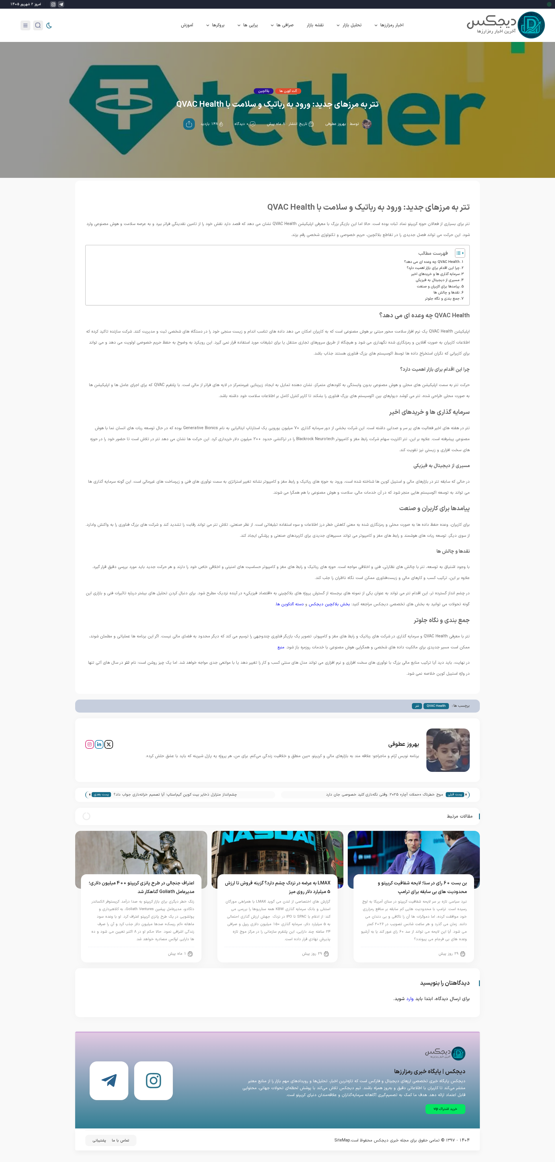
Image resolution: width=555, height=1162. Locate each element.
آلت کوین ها (288, 91)
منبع (281, 647)
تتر (417, 706)
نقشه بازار (315, 25)
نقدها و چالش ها (447, 292)
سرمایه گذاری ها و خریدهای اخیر (435, 274)
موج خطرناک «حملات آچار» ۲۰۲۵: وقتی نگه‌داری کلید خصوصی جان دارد (384, 795)
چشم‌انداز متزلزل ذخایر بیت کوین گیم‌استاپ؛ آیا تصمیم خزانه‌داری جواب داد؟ (175, 795)
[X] (108, 744)
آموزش (187, 25)
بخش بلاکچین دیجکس (329, 604)
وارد (410, 998)
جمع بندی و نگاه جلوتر (442, 298)
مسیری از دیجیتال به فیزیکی (438, 280)
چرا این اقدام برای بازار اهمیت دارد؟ (433, 268)
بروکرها (218, 25)
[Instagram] (89, 744)
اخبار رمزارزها (392, 25)
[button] (445, 1109)
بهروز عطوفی (335, 124)
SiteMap (342, 1140)
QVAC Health (436, 706)
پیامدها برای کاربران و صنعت (438, 286)
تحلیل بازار (352, 25)
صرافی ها (285, 25)
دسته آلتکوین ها (290, 604)
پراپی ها (250, 25)
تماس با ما (120, 1140)
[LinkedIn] (99, 744)
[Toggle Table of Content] (457, 253)
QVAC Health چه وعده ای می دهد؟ (432, 262)
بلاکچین (263, 91)
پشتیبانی (99, 1140)
